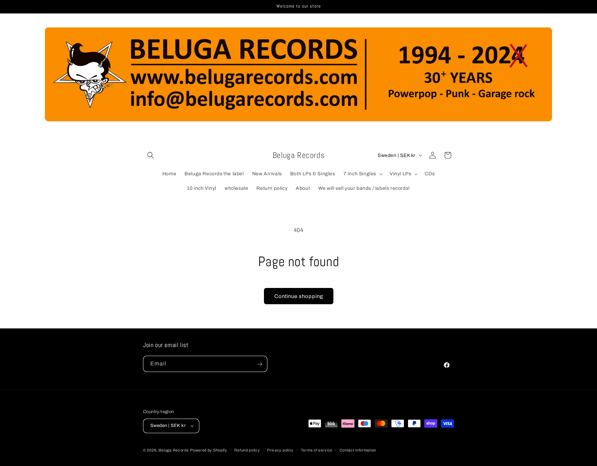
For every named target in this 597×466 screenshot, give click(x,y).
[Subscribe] (259, 364)
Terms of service (316, 450)
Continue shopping (298, 296)
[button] (150, 155)
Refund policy (247, 450)
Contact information (358, 450)
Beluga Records (174, 450)
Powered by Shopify (208, 450)
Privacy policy (280, 450)
